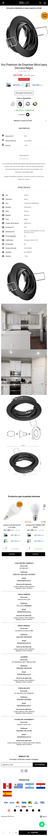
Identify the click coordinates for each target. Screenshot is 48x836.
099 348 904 (28, 637)
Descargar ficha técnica (24, 93)
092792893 (31, 574)
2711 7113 (20, 605)
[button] (40, 3)
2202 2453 (19, 637)
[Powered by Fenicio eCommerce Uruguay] (43, 816)
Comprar (34, 832)
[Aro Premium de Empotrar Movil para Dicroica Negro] (20, 104)
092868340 (27, 605)
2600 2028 (24, 574)
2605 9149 (16, 574)
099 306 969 (28, 668)
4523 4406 (19, 730)
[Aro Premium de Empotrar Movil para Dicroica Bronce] (35, 104)
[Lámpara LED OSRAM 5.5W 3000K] (35, 512)
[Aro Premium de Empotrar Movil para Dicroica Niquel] (27, 104)
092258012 (27, 699)
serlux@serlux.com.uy (24, 580)
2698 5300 (19, 668)
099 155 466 (28, 730)
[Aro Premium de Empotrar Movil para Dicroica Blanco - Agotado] (13, 104)
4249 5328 (20, 699)
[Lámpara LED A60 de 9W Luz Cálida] (12, 512)
